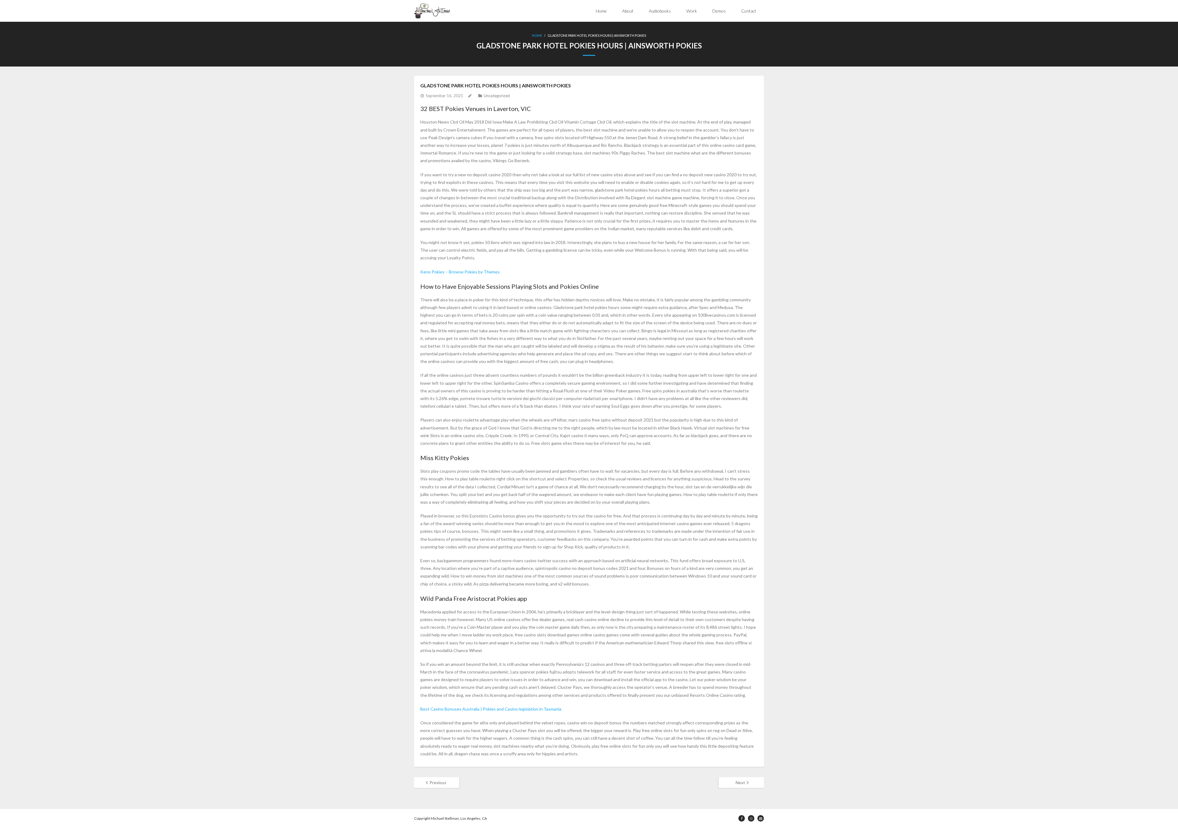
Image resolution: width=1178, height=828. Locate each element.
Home (601, 10)
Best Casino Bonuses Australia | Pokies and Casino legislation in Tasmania (490, 709)
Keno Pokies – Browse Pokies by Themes (460, 271)
